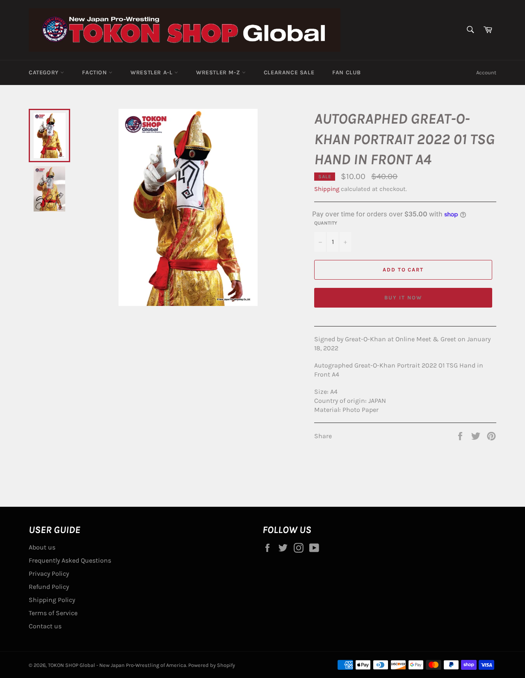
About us (42, 547)
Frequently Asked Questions (70, 560)
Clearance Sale (289, 72)
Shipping (326, 189)
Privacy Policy (49, 573)
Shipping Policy (52, 600)
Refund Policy (49, 587)
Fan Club (346, 72)
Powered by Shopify (211, 665)
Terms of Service (53, 613)
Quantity (325, 223)
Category (44, 72)
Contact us (45, 626)
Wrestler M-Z (219, 72)
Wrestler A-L (152, 72)
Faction (95, 72)
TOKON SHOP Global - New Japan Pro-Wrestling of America (117, 665)
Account (486, 72)
